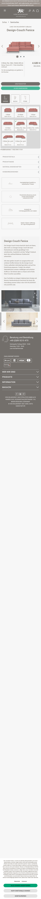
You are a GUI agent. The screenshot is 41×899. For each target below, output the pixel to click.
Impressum (24, 881)
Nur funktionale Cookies (20, 891)
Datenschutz (17, 881)
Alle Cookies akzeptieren (20, 885)
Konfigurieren (20, 896)
